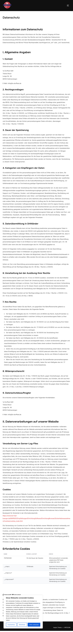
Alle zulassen (34, 624)
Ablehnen (22, 624)
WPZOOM (67, 627)
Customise (11, 624)
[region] (23, 611)
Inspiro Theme (57, 627)
